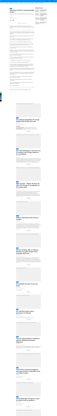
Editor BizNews (18, 155)
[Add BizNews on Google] (22, 23)
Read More (28, 131)
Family (18, 89)
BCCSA (29, 89)
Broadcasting (25, 89)
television (21, 89)
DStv (15, 89)
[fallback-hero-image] (37, 10)
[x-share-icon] (0, 94)
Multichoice (11, 89)
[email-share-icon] (0, 99)
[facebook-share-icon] (0, 96)
